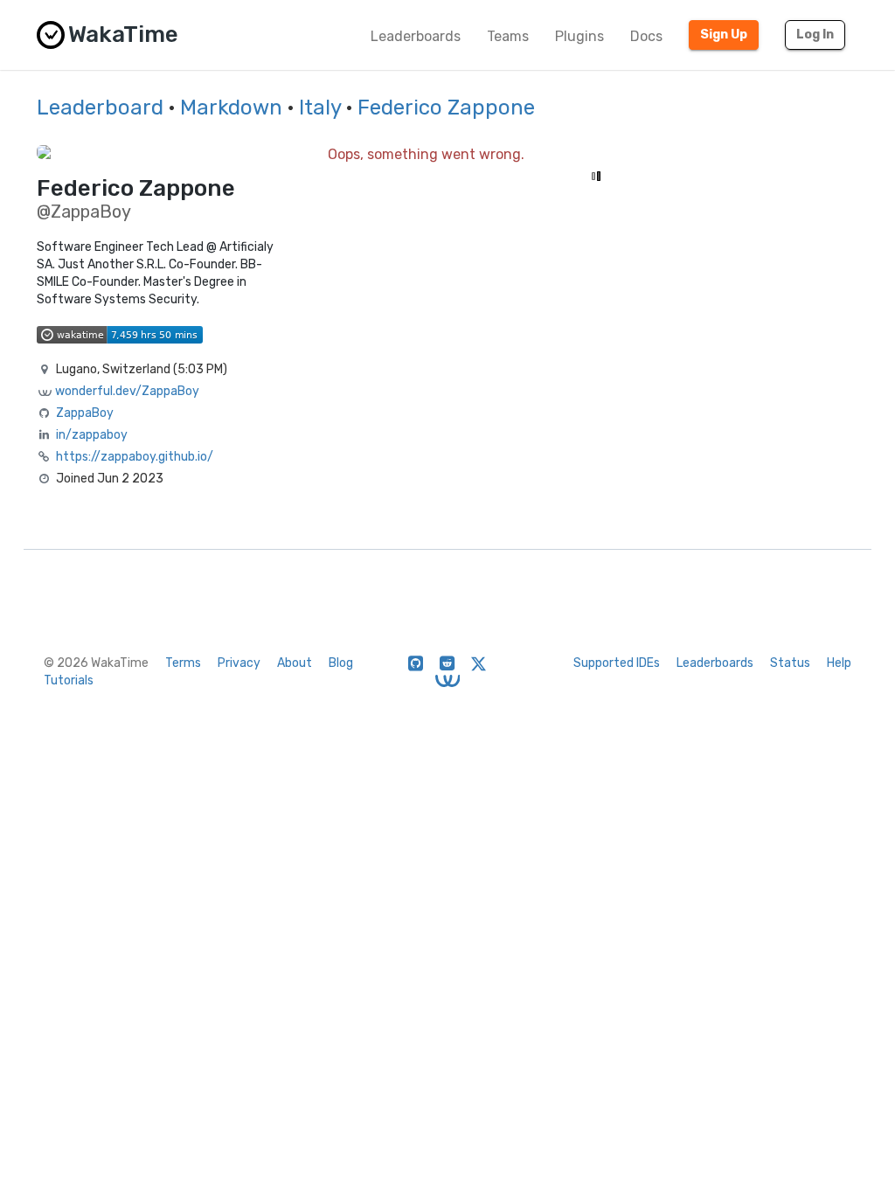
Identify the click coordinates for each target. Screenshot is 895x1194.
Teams (508, 36)
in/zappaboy (92, 434)
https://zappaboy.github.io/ (134, 456)
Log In (815, 34)
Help (839, 663)
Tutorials (69, 680)
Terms (183, 663)
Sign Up (723, 34)
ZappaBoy (85, 413)
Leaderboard (100, 107)
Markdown (231, 107)
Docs (646, 36)
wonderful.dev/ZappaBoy (127, 391)
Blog (341, 663)
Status (790, 663)
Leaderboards (416, 36)
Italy (320, 107)
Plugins (579, 36)
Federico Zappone (446, 107)
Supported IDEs (616, 663)
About (294, 663)
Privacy (239, 663)
